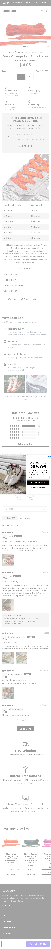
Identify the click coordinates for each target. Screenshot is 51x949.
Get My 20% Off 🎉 (38, 482)
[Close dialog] (49, 457)
